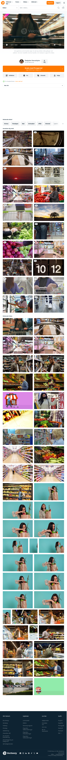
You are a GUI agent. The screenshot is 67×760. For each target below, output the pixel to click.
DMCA (24, 722)
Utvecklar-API (7, 732)
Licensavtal (25, 720)
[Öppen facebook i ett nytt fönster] (20, 752)
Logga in (58, 3)
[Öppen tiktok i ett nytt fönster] (31, 752)
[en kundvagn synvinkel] (49, 174)
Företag (5, 727)
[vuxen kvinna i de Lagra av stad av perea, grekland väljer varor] (18, 436)
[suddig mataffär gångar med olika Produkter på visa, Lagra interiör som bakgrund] (18, 454)
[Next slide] (60, 123)
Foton (17, 2)
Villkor (51, 753)
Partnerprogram (27, 725)
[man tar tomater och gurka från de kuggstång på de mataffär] (49, 667)
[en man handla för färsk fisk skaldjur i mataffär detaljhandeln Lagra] (49, 648)
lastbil (56, 123)
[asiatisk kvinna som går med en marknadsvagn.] (18, 284)
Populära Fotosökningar (26, 732)
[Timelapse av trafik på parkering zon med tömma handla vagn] (18, 685)
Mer (7, 4)
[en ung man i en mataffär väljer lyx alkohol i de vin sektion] (18, 362)
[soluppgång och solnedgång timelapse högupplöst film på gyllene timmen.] (18, 174)
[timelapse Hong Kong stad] (49, 156)
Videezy (5, 725)
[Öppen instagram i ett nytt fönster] (23, 752)
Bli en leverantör (44, 729)
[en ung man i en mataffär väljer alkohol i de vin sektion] (49, 362)
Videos (25, 2)
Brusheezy (6, 720)
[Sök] (58, 8)
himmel (47, 123)
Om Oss (43, 726)
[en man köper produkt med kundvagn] (18, 399)
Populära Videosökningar (26, 736)
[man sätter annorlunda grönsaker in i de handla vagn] (49, 381)
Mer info (6, 85)
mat (23, 123)
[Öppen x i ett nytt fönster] (34, 752)
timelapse (15, 123)
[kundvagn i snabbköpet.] (18, 211)
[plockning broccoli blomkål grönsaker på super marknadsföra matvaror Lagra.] (18, 230)
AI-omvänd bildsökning (6, 735)
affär (39, 123)
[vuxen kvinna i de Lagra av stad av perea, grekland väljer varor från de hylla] (49, 436)
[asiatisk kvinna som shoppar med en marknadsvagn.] (49, 284)
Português (60, 725)
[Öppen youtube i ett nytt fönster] (37, 752)
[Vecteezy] (3, 3)
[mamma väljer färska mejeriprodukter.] (18, 303)
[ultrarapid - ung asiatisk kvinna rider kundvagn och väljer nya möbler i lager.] (49, 303)
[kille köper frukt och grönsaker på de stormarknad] (18, 381)
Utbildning (6, 730)
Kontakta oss (43, 723)
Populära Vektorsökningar (27, 728)
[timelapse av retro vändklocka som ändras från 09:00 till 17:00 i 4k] (48, 267)
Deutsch (59, 727)
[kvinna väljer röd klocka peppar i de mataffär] (49, 193)
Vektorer (8, 2)
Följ (44, 62)
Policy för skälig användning (54, 754)
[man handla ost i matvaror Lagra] (25, 616)
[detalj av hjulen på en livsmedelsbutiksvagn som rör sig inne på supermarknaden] (18, 156)
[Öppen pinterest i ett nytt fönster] (28, 752)
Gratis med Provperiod (33, 69)
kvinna (6, 123)
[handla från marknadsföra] (49, 230)
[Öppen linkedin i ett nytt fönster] (26, 752)
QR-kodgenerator (8, 743)
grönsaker (31, 123)
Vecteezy (5, 722)
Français (59, 730)
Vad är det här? (19, 81)
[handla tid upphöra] (18, 418)
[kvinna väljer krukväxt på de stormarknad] (49, 418)
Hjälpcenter (44, 720)
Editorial (33, 2)
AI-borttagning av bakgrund (8, 739)
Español (59, 722)
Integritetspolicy (58, 753)
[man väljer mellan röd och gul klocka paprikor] (49, 454)
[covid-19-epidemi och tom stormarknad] (33, 632)
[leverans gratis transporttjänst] (49, 685)
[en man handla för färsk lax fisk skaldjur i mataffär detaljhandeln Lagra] (18, 648)
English (59, 720)
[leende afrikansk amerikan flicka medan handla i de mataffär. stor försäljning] (49, 399)
